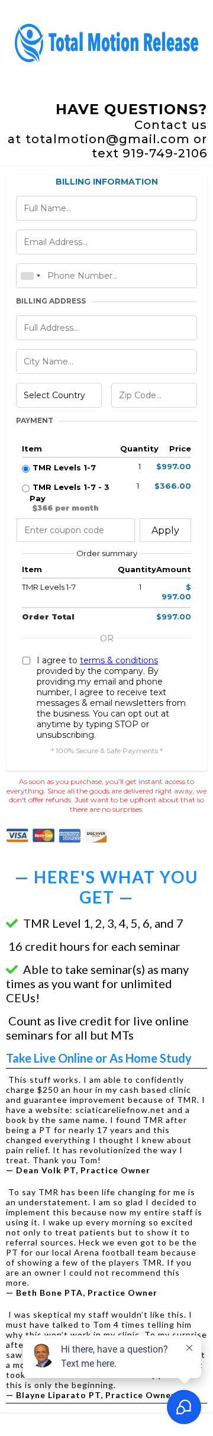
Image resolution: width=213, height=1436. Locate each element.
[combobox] (30, 276)
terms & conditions (119, 660)
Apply (165, 530)
